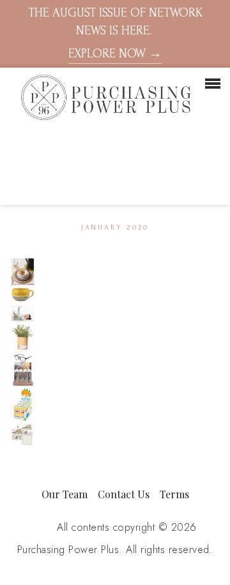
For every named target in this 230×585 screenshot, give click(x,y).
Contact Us (124, 494)
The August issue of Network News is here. (115, 33)
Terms (174, 494)
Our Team (65, 494)
